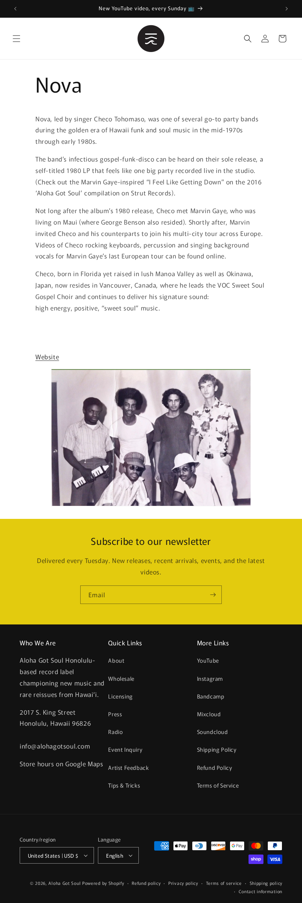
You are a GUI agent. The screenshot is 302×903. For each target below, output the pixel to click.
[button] (16, 38)
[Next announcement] (286, 8)
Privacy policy (183, 883)
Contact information (260, 891)
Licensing (120, 696)
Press (115, 714)
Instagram (210, 678)
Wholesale (121, 678)
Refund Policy (214, 767)
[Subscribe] (212, 594)
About (116, 660)
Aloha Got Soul (64, 883)
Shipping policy (266, 883)
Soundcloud (212, 732)
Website (47, 356)
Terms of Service (218, 785)
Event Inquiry (125, 749)
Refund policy (146, 883)
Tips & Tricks (124, 785)
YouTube (208, 660)
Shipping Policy (217, 749)
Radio (115, 732)
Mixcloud (209, 714)
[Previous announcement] (15, 8)
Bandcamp (211, 696)
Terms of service (224, 883)
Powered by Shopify (103, 883)
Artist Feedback (128, 767)
